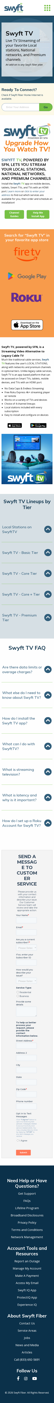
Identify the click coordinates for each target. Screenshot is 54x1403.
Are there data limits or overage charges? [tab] (22, 669)
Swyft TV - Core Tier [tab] (19, 573)
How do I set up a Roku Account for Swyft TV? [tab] (21, 823)
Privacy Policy (27, 1223)
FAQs (27, 1201)
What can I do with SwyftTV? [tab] (18, 746)
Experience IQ (27, 1305)
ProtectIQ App (27, 1297)
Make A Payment (27, 1276)
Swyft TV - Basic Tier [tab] (20, 552)
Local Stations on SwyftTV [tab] (17, 529)
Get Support (27, 1194)
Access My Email (27, 1283)
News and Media (27, 1345)
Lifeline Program (27, 1208)
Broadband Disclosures (27, 1215)
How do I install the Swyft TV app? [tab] (18, 720)
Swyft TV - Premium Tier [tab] (19, 617)
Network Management (27, 1237)
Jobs (27, 1338)
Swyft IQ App (27, 1290)
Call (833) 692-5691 (27, 1360)
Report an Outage (27, 1261)
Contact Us (27, 1323)
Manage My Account (27, 1268)
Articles (27, 1352)
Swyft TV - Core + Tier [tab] (21, 594)
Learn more (14, 191)
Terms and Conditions (27, 1230)
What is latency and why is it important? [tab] (19, 797)
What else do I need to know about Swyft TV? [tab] (21, 695)
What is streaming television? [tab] (18, 771)
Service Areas (27, 1331)
